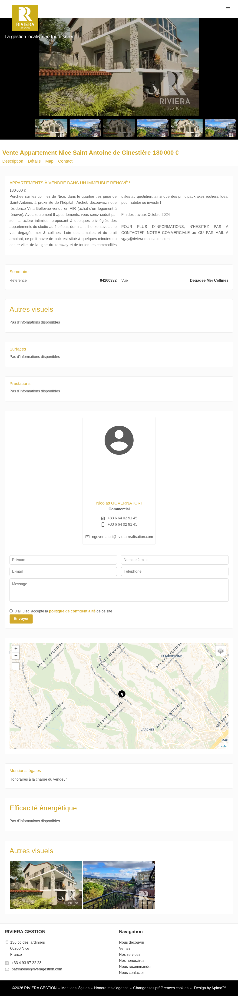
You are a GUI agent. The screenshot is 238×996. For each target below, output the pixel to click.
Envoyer (21, 619)
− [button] (15, 656)
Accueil (25, 18)
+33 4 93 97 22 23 (26, 963)
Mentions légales (75, 988)
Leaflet (223, 746)
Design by (209, 988)
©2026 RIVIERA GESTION (34, 988)
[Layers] (220, 650)
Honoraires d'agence (111, 988)
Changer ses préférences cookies (160, 988)
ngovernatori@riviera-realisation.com (122, 537)
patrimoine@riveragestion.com (37, 969)
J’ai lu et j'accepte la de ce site (63, 611)
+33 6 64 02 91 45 (122, 518)
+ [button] (15, 649)
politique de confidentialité (72, 611)
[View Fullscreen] (15, 666)
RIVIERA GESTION (25, 931)
